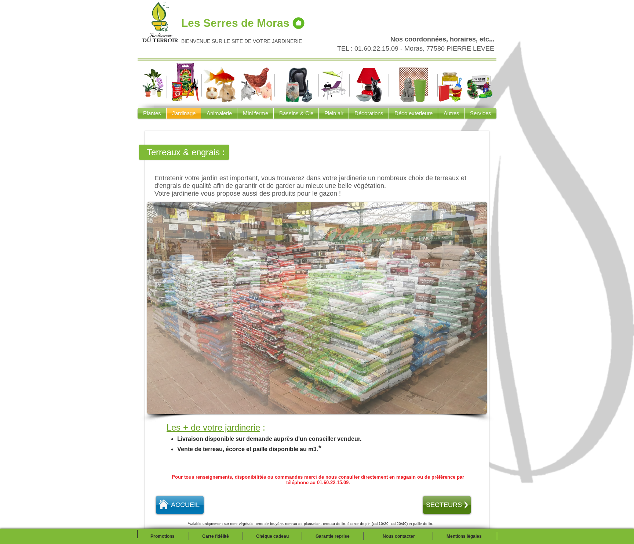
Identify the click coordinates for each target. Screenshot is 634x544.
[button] (317, 308)
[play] (471, 407)
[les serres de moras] (298, 23)
